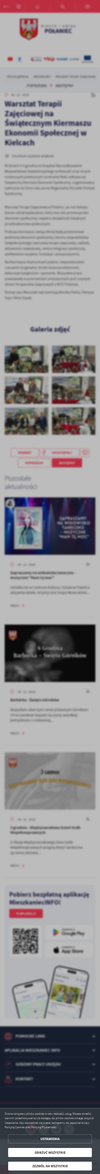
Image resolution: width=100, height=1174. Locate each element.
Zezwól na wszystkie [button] (50, 1166)
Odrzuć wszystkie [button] (50, 1152)
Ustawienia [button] (50, 1138)
